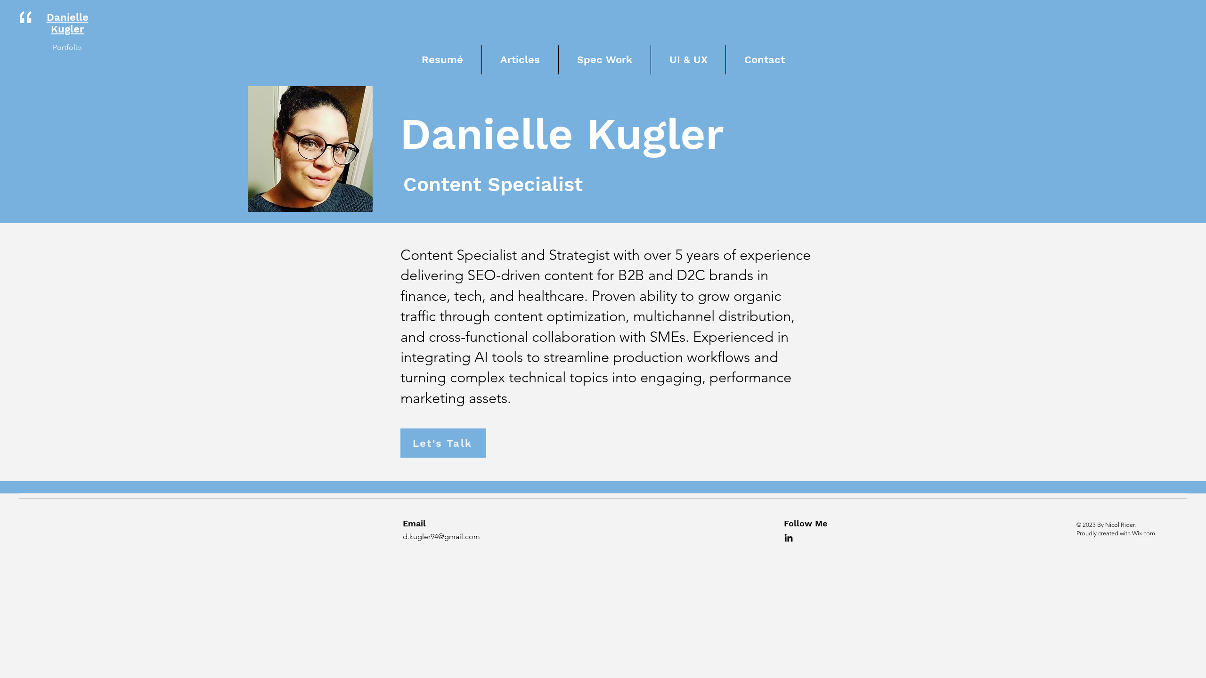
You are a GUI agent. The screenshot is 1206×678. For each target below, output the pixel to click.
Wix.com (1143, 533)
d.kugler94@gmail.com (441, 536)
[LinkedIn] (788, 537)
